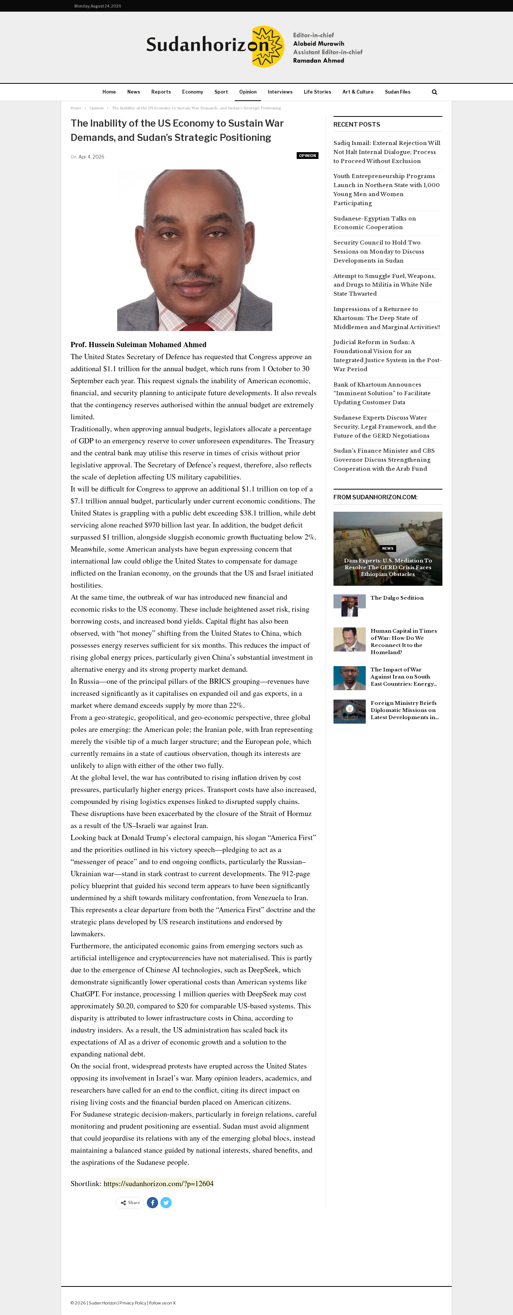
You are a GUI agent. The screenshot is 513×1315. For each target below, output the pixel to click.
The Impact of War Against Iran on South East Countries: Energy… (404, 677)
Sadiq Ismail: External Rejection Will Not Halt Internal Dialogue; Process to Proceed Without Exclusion (387, 152)
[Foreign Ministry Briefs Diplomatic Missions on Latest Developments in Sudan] (349, 712)
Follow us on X (162, 1303)
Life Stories (317, 92)
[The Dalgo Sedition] (349, 606)
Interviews (280, 92)
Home (109, 92)
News (133, 92)
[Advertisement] (256, 1240)
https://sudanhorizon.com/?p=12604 (159, 1183)
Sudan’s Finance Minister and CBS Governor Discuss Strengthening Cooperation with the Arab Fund (384, 459)
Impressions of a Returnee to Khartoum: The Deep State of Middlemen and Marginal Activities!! (386, 318)
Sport (221, 92)
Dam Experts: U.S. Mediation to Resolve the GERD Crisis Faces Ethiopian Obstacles (388, 568)
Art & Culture (358, 92)
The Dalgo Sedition (397, 598)
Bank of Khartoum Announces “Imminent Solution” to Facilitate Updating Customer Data (382, 393)
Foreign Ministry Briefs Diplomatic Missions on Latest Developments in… (405, 710)
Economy (192, 92)
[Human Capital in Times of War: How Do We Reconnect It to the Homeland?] (349, 639)
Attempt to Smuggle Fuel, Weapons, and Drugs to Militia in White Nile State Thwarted (384, 285)
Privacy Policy (132, 1303)
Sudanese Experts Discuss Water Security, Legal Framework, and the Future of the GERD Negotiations (384, 426)
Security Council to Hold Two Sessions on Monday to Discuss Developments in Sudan (378, 251)
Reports (161, 92)
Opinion (247, 92)
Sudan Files (397, 92)
